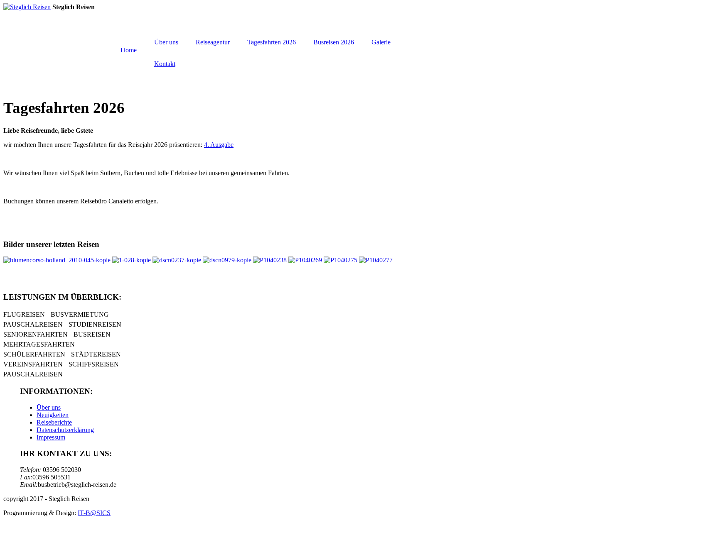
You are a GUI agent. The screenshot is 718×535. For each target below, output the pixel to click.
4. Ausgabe (219, 144)
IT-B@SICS (94, 512)
